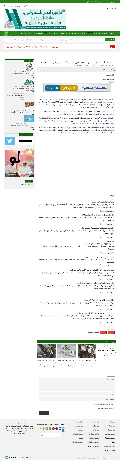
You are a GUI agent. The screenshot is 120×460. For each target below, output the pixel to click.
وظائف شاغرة (79, 421)
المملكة (103, 332)
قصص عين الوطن (93, 445)
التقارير (50, 33)
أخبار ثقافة (64, 33)
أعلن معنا (99, 1)
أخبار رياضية (72, 33)
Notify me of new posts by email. (105, 408)
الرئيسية (113, 33)
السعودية (111, 332)
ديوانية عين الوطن (38, 33)
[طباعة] (104, 69)
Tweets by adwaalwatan (27, 184)
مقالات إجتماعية (110, 433)
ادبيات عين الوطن (26, 33)
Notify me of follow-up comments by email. (103, 404)
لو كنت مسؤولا (94, 433)
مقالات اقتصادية (77, 433)
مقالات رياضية (94, 437)
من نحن (113, 1)
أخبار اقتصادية (82, 33)
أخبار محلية (105, 33)
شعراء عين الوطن (110, 449)
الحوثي (50, 285)
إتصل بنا (106, 1)
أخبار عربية (97, 33)
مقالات (56, 33)
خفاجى (21, 457)
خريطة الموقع (90, 1)
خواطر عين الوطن (110, 445)
